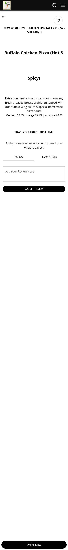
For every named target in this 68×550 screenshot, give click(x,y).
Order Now (34, 545)
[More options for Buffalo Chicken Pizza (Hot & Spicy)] (58, 20)
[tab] (18, 156)
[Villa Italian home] (18, 5)
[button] (4, 16)
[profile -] (54, 5)
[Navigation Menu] (63, 5)
